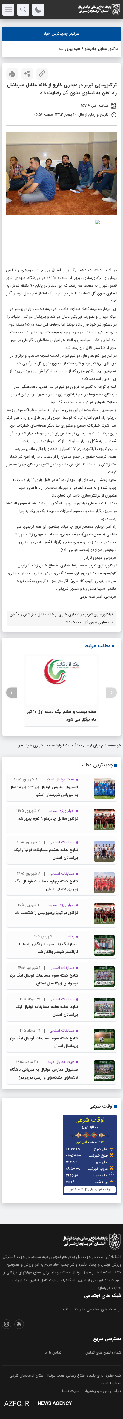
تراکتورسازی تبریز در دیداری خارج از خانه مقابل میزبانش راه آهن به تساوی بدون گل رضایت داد (61, 618)
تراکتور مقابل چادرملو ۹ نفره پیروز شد (88, 49)
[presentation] (111, 693)
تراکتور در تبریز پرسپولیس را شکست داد (46, 913)
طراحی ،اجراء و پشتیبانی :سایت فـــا (91, 1391)
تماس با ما (53, 1352)
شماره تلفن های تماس (103, 1352)
